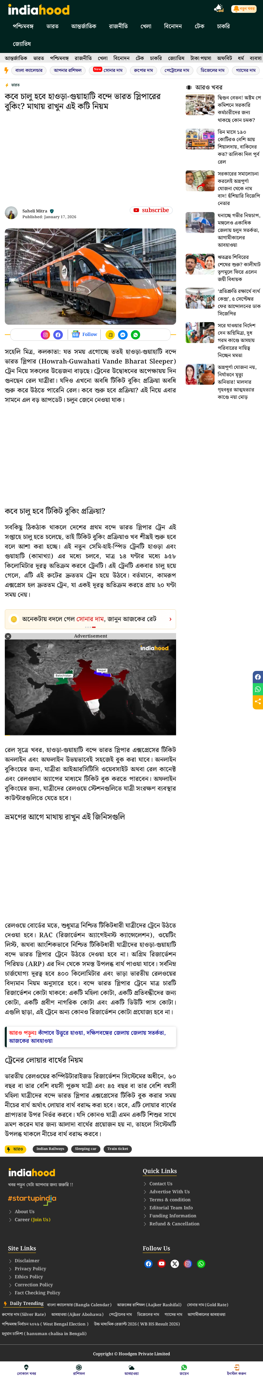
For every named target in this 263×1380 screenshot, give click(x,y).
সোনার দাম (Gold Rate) (207, 1305)
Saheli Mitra (34, 211)
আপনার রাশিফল (67, 70)
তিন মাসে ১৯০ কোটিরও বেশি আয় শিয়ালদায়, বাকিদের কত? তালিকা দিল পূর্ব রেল (238, 147)
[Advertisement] (90, 161)
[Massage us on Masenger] (123, 335)
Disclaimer (27, 1260)
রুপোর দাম (143, 70)
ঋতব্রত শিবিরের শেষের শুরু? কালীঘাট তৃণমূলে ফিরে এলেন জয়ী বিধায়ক (239, 269)
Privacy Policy (30, 1269)
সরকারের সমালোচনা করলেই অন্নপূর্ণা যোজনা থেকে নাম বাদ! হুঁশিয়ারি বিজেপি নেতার (239, 189)
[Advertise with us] (219, 9)
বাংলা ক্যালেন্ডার (28, 70)
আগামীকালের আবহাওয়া (206, 1315)
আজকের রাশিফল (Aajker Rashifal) (149, 1305)
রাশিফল (79, 1374)
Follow (89, 334)
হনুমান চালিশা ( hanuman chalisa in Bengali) (44, 1334)
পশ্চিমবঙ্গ (23, 26)
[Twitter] (175, 1264)
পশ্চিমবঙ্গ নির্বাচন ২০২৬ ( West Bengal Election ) (45, 1324)
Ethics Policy (29, 1277)
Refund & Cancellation (174, 1224)
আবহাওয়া (131, 1374)
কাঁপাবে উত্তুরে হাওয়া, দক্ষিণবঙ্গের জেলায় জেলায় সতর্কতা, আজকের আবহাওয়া (87, 1037)
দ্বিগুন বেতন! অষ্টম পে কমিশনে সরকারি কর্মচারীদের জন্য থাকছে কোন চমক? (239, 109)
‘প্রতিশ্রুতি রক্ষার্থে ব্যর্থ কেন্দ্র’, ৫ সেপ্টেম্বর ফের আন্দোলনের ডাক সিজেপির (239, 303)
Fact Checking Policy (37, 1293)
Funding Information (172, 1216)
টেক (199, 26)
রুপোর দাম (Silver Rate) (24, 1315)
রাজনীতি (118, 26)
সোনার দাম (108, 70)
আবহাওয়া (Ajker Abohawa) (77, 1315)
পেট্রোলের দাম (177, 70)
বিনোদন (173, 26)
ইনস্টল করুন (236, 1374)
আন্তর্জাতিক (83, 26)
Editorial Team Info (171, 1208)
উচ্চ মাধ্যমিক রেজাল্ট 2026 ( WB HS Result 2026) (137, 1324)
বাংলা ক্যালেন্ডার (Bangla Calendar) (79, 1305)
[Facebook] (148, 1264)
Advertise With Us (169, 1192)
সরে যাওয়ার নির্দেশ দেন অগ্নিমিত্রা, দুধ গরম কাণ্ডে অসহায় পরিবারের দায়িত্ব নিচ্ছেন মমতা (236, 340)
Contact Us (161, 1183)
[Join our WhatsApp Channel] (135, 335)
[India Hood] (38, 9)
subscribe (155, 210)
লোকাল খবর (26, 1374)
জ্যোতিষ (22, 44)
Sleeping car (86, 1149)
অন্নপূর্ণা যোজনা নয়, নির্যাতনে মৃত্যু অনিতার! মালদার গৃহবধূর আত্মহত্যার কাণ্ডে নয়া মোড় (237, 382)
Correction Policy (34, 1285)
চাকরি (223, 26)
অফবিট (224, 59)
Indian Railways (50, 1149)
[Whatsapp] (201, 1264)
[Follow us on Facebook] (45, 335)
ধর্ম (241, 59)
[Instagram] (188, 1264)
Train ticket (117, 1149)
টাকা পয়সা (201, 59)
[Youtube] (161, 1263)
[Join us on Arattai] (110, 335)
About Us (25, 1211)
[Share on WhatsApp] (258, 689)
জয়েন (184, 1374)
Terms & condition (170, 1200)
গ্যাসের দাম (246, 70)
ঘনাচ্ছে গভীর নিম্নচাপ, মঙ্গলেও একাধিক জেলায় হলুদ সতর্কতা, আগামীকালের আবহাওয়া (239, 230)
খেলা (145, 26)
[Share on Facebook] (258, 677)
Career (32, 1219)
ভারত (52, 26)
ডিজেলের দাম (213, 70)
